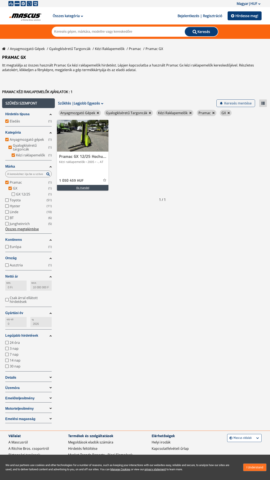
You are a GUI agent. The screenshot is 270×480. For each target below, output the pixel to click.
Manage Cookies (120, 469)
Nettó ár (11, 276)
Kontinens (13, 239)
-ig (32, 319)
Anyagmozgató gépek (27, 48)
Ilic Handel (82, 188)
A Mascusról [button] (18, 442)
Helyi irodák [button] (161, 442)
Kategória (13, 132)
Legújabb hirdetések (21, 335)
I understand (254, 467)
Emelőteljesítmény (20, 398)
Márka (10, 166)
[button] (28, 103)
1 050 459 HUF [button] (71, 181)
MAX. (34, 283)
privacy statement (155, 469)
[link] (82, 136)
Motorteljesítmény (19, 408)
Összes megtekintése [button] (22, 229)
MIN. (8, 283)
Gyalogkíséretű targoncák (69, 48)
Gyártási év (14, 313)
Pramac (135, 48)
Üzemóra (12, 388)
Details (10, 377)
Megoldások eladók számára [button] (90, 442)
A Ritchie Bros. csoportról (28, 448)
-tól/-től (9, 319)
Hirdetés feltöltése (82, 448)
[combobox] (230, 438)
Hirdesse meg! (246, 16)
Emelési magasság (20, 419)
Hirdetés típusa (17, 114)
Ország (11, 258)
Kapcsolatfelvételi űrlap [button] (170, 448)
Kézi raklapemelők (109, 48)
